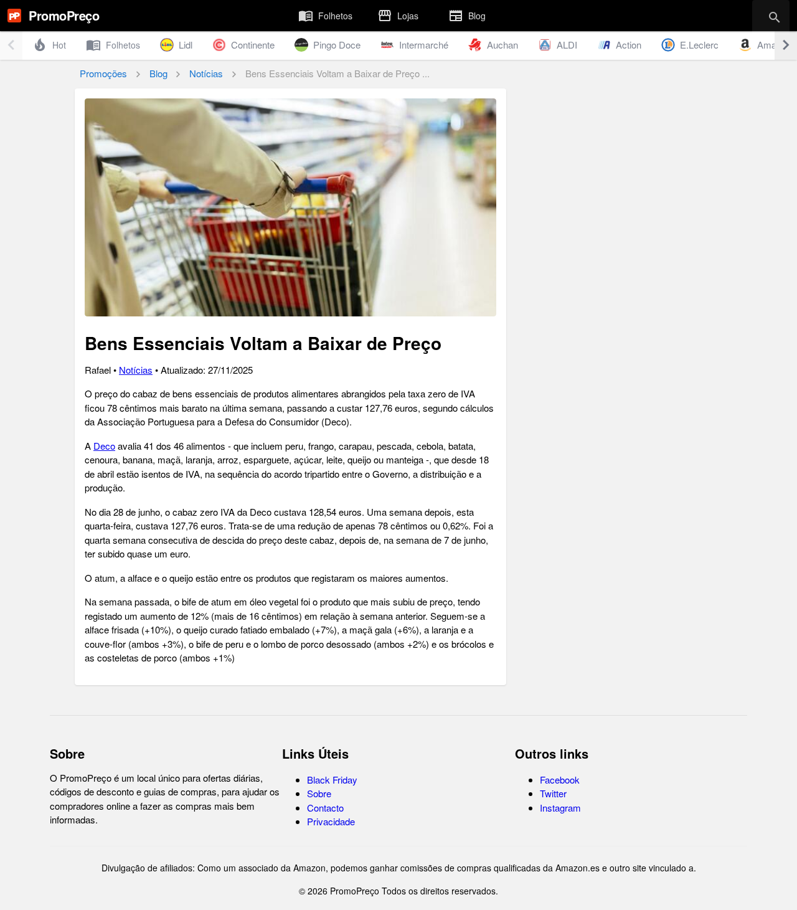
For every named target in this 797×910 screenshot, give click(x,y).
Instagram (560, 807)
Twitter (553, 793)
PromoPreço (64, 15)
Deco (104, 445)
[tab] (325, 15)
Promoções (103, 73)
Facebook (560, 779)
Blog (158, 73)
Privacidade (331, 821)
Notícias (206, 73)
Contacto (325, 807)
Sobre (319, 793)
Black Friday (332, 779)
